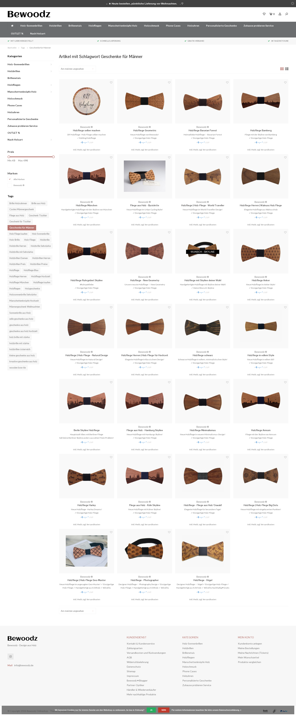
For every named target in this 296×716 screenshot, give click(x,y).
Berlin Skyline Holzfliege (87, 430)
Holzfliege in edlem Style (261, 355)
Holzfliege (14, 270)
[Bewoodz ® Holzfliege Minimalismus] (202, 401)
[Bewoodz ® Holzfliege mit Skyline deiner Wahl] (202, 251)
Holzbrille (45, 239)
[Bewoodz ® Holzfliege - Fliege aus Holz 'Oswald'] (202, 476)
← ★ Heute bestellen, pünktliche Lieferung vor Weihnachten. (141, 3)
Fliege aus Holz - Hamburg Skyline (145, 430)
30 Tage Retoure (279, 41)
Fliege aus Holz (16, 215)
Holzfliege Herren (18, 276)
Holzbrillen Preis (17, 264)
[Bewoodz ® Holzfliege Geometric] (144, 101)
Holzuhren (193, 25)
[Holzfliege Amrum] (260, 401)
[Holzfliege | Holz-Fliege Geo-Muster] (86, 551)
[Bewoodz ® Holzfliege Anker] (260, 251)
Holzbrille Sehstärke (41, 246)
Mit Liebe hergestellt (22, 41)
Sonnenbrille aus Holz (20, 312)
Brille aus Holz (38, 203)
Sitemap (131, 671)
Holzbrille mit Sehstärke (21, 252)
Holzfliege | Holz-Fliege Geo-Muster (86, 580)
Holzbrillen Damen (18, 258)
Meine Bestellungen (249, 648)
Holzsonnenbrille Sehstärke (22, 294)
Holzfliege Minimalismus (203, 430)
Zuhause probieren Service (259, 25)
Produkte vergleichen (249, 662)
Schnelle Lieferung (110, 41)
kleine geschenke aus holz (22, 355)
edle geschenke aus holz (21, 318)
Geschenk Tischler (38, 215)
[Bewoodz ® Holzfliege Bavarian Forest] (202, 101)
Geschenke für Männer (40, 47)
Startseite (12, 47)
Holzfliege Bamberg (261, 130)
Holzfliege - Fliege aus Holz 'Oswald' (203, 505)
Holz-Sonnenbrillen (31, 25)
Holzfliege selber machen (86, 130)
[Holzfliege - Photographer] (144, 551)
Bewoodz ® (19, 185)
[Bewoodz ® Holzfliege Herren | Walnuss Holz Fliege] (260, 176)
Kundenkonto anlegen (250, 643)
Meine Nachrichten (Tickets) (253, 652)
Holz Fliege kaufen (18, 233)
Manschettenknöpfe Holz (122, 25)
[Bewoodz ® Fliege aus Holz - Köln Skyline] (144, 476)
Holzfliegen (95, 25)
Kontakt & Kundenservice (141, 643)
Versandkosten (93, 150)
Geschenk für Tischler (20, 221)
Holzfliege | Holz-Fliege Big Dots (261, 505)
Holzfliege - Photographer (145, 580)
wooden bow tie (17, 367)
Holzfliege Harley (86, 505)
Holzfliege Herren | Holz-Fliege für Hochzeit (144, 355)
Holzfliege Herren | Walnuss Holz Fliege (261, 205)
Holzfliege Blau (31, 270)
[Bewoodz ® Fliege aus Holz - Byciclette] (144, 176)
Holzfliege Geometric (144, 130)
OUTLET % (17, 33)
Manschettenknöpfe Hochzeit (24, 300)
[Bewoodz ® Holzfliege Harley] (86, 476)
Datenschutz (134, 666)
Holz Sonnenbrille (40, 233)
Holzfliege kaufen (41, 282)
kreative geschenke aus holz (23, 361)
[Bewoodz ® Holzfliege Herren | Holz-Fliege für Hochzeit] (144, 326)
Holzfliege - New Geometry (144, 280)
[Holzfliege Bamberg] (260, 101)
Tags (23, 47)
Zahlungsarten (135, 648)
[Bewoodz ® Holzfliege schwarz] (202, 326)
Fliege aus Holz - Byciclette (144, 205)
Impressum (133, 675)
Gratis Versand (196, 41)
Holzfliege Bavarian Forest (203, 130)
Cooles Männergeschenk (21, 209)
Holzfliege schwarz (203, 355)
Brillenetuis (75, 25)
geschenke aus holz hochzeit (23, 331)
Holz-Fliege (29, 239)
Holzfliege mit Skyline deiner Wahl (202, 280)
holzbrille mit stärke (19, 343)
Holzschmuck (151, 25)
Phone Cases (173, 25)
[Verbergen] (292, 3)
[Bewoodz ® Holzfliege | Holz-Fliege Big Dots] (260, 476)
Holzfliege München (19, 282)
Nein (164, 710)
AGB (129, 657)
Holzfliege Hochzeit (40, 276)
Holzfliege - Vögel (202, 580)
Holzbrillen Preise (38, 264)
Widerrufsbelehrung (138, 662)
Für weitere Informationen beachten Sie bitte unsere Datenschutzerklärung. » (206, 710)
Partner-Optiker (135, 685)
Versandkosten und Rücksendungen (146, 652)
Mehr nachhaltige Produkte (141, 694)
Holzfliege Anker (261, 280)
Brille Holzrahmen (18, 203)
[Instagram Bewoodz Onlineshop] (11, 657)
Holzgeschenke (32, 288)
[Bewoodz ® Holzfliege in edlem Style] (260, 326)
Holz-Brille (14, 239)
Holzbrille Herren (17, 246)
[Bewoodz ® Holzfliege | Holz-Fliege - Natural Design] (86, 326)
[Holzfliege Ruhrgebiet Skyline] (86, 251)
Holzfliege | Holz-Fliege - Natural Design (86, 355)
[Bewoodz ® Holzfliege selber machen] (86, 101)
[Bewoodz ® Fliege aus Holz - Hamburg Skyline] (144, 401)
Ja (151, 710)
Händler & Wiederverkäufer (141, 689)
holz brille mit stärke (19, 337)
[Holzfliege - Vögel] (202, 551)
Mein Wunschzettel (248, 657)
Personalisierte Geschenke (221, 25)
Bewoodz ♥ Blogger (137, 680)
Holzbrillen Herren (41, 258)
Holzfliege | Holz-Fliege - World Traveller (202, 205)
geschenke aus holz (18, 325)
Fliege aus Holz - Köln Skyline (144, 505)
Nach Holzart (37, 33)
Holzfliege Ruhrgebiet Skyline (87, 280)
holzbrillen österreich (19, 349)
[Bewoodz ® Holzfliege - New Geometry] (144, 251)
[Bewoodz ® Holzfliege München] (86, 176)
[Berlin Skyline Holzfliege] (86, 401)
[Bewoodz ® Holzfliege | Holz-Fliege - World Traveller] (202, 176)
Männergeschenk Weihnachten (24, 306)
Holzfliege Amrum (260, 430)
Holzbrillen (55, 25)
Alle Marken (19, 179)
